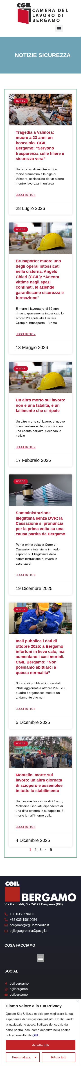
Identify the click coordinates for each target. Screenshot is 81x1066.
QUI (35, 1035)
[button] (59, 28)
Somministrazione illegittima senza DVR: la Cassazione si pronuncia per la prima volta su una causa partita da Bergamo (40, 523)
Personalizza (21, 1057)
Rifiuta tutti (58, 1057)
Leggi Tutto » (26, 194)
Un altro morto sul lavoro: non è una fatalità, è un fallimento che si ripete (40, 405)
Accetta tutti (40, 1045)
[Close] (78, 1001)
